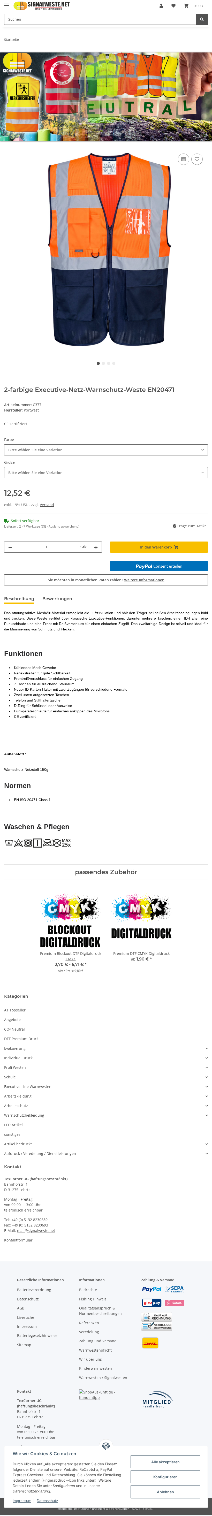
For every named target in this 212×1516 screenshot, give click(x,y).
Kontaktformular (18, 1240)
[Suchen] (202, 19)
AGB (20, 1308)
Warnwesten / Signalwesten (103, 1377)
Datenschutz (28, 1299)
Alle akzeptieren (165, 1462)
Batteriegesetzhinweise (37, 1335)
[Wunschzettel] (173, 6)
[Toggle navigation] (6, 3)
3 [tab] (108, 363)
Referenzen (89, 1322)
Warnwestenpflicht (95, 1350)
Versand (47, 504)
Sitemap (24, 1344)
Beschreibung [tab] (19, 598)
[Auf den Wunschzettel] (197, 159)
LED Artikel (13, 1124)
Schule (10, 1077)
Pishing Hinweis (93, 1299)
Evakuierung (15, 1048)
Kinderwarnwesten (95, 1368)
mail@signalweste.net (36, 1230)
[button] (161, 6)
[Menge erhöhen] (96, 547)
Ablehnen (165, 1492)
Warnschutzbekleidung (24, 1115)
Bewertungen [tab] (57, 598)
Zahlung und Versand (98, 1340)
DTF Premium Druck (21, 1038)
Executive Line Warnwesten (27, 1086)
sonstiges (12, 1134)
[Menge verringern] (10, 547)
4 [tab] (113, 363)
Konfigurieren (165, 1477)
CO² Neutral (14, 1029)
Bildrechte (88, 1289)
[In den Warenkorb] (8, 146)
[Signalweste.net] (41, 6)
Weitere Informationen (144, 579)
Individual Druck (18, 1057)
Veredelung (89, 1331)
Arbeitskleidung (18, 1096)
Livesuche (25, 1317)
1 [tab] (98, 363)
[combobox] (106, 449)
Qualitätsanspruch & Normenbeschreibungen (100, 1311)
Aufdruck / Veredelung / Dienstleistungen (40, 1153)
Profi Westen (15, 1067)
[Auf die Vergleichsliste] (183, 159)
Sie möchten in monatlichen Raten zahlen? (106, 579)
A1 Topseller (15, 1010)
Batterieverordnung (34, 1289)
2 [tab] (103, 363)
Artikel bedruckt (18, 1143)
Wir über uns (90, 1359)
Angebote (12, 1019)
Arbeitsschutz (16, 1105)
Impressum (27, 1326)
